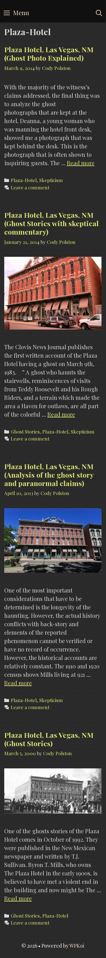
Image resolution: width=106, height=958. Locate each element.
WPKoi (76, 945)
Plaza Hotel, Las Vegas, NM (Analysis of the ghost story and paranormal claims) (48, 475)
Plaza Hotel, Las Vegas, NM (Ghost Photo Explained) (48, 53)
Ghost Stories (25, 431)
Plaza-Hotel (24, 180)
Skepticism (51, 180)
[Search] (99, 12)
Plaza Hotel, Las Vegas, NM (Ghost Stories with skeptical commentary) (51, 223)
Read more (80, 163)
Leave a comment (30, 187)
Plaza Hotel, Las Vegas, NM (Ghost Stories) (48, 739)
